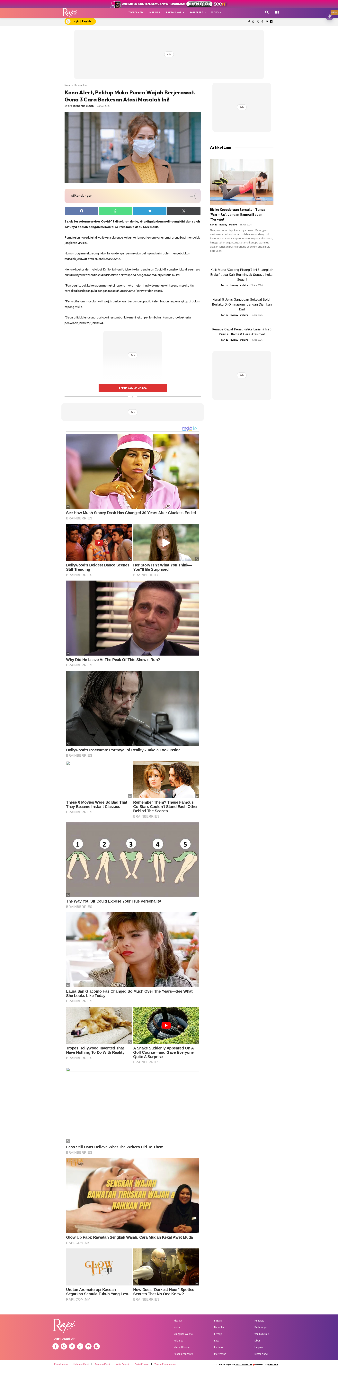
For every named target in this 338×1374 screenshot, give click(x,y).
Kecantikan (81, 84)
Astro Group (273, 1365)
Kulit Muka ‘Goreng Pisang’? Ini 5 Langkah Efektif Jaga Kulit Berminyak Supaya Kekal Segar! (241, 274)
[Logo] (69, 13)
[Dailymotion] (271, 22)
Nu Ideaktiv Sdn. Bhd (244, 1365)
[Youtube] (266, 22)
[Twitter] (258, 22)
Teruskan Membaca (133, 388)
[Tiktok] (262, 22)
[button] (267, 12)
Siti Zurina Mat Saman (81, 105)
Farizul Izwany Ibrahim (223, 224)
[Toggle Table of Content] (190, 196)
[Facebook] (249, 22)
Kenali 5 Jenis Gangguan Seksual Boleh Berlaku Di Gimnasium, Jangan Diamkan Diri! (242, 304)
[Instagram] (253, 22)
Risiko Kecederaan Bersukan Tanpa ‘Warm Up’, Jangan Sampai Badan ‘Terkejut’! (237, 214)
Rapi (67, 84)
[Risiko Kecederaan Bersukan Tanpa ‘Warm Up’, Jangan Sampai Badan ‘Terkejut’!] (241, 182)
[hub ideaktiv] (277, 11)
